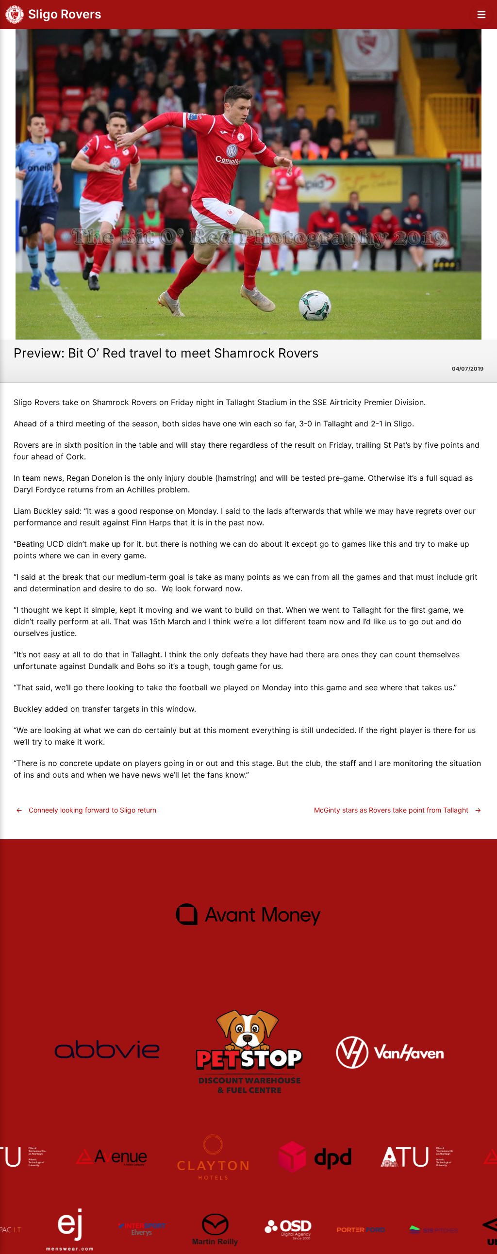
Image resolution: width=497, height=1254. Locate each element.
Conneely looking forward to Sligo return (86, 810)
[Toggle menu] (481, 14)
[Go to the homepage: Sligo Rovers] (14, 14)
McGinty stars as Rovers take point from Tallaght (397, 810)
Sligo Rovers (64, 14)
